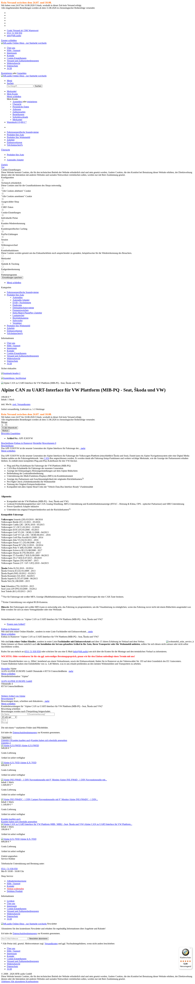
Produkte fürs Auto (15, 295)
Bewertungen (49, 443)
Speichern (6, 738)
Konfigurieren (32, 981)
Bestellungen (18, 114)
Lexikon (10, 901)
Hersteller (37, 443)
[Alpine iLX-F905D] (11, 745)
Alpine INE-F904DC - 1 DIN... (83, 799)
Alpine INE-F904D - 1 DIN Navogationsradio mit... (83, 780)
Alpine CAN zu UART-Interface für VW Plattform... (108, 824)
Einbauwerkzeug (14, 331)
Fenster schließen (9, 40)
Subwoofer (18, 320)
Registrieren (7, 73)
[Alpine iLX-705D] (10, 762)
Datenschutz (12, 66)
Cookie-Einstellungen (16, 58)
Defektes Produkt (15, 891)
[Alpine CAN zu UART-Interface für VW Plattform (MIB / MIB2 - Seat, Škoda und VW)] (42, 824)
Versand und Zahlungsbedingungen (23, 60)
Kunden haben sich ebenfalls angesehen (49, 740)
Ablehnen (5, 981)
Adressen (17, 109)
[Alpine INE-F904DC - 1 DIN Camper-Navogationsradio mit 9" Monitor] (35, 799)
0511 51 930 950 (32, 651)
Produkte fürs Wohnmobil (18, 325)
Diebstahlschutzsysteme (23, 307)
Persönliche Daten (21, 107)
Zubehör (11, 328)
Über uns (11, 48)
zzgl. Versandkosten (21, 404)
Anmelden (21, 73)
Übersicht (17, 104)
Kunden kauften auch (21, 740)
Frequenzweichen (21, 310)
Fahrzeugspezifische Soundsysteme (23, 292)
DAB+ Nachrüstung (22, 302)
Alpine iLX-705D (28, 762)
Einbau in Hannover (23, 443)
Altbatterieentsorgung (16, 881)
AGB (9, 68)
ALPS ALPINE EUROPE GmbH (16, 681)
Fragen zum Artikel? (16, 624)
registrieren (32, 101)
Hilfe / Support (13, 50)
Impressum (12, 53)
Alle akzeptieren (18, 981)
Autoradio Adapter (21, 300)
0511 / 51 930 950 (9, 868)
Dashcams (17, 305)
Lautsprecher (18, 315)
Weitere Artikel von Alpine (13, 696)
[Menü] (190, 948)
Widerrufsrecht (13, 63)
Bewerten (5, 433)
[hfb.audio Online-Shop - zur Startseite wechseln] (24, 43)
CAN (46, 458)
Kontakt (10, 55)
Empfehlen (15, 433)
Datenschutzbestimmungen (25, 732)
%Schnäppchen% (15, 333)
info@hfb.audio (81, 651)
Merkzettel (17, 119)
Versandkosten (51, 943)
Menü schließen (14, 96)
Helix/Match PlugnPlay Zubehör (27, 313)
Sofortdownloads (20, 117)
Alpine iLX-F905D (30, 745)
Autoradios (18, 297)
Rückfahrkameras (20, 318)
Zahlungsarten (19, 112)
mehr (82, 448)
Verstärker (17, 323)
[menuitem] (100, 48)
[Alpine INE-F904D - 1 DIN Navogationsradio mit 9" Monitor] (30, 780)
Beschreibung (7, 443)
